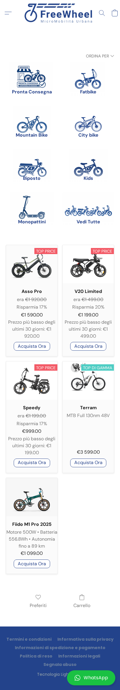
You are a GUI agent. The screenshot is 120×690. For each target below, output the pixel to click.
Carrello (81, 605)
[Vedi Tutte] (88, 203)
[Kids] (88, 160)
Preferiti (38, 605)
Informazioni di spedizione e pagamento (60, 648)
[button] (60, 677)
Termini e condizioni (29, 639)
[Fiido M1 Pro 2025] (31, 497)
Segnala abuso (60, 664)
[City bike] (88, 117)
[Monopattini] (32, 203)
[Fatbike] (88, 73)
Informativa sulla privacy (85, 639)
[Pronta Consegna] (32, 73)
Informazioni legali (79, 656)
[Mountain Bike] (32, 117)
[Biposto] (32, 160)
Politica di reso (36, 656)
